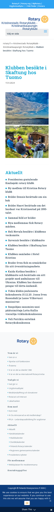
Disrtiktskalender (17, 442)
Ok (27, 503)
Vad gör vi (13, 379)
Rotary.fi (15, 3)
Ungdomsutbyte (16, 6)
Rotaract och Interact (18, 397)
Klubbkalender (16, 438)
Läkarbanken (14, 401)
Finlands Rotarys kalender (21, 446)
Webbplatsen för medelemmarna (23, 464)
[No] (50, 500)
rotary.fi (7, 43)
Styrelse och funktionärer (19, 361)
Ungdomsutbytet (16, 388)
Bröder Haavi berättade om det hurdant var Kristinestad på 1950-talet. (26, 209)
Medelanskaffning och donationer (23, 392)
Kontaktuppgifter (17, 470)
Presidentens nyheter (18, 455)
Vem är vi (13, 353)
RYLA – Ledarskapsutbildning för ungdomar (27, 419)
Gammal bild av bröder (22, 217)
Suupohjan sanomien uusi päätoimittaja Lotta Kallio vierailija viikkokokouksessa (23, 310)
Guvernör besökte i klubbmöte (26, 240)
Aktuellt (12, 425)
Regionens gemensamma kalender (25, 450)
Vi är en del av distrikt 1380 (20, 370)
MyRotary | (37, 3)
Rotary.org (26, 3)
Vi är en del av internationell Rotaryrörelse (27, 374)
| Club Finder (30, 6)
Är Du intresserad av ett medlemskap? (25, 415)
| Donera (40, 6)
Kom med (13, 406)
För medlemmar (16, 460)
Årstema (12, 365)
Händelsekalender (16, 433)
